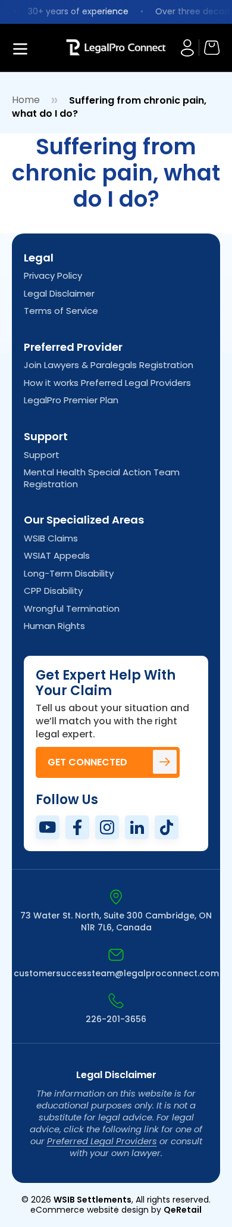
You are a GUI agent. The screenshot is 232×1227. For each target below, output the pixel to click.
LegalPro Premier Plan (71, 400)
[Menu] (38, 47)
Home (26, 100)
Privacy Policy (53, 276)
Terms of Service (61, 311)
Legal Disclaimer (59, 294)
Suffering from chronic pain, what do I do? (109, 107)
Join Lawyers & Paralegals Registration (108, 365)
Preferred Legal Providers (102, 1141)
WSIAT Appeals (57, 556)
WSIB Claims (51, 538)
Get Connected (87, 762)
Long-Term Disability (69, 574)
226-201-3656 (116, 1019)
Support (41, 455)
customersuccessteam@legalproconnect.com (116, 973)
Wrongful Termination (72, 609)
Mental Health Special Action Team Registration (102, 478)
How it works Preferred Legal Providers (107, 383)
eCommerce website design (89, 1210)
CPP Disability (53, 591)
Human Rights (54, 626)
